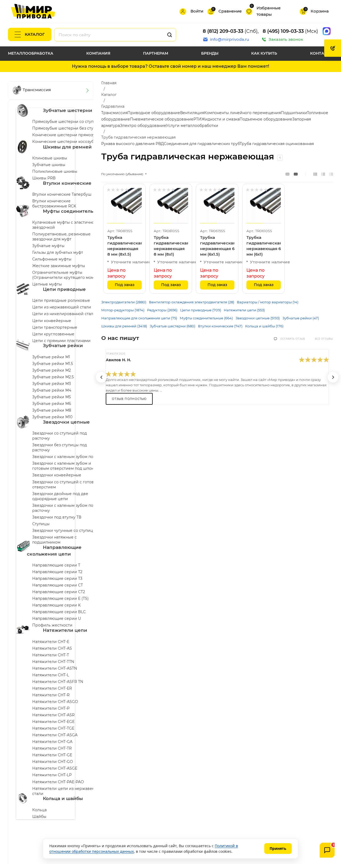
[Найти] (169, 34)
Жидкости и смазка (220, 119)
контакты (321, 53)
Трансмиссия (114, 112)
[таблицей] (331, 174)
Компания (98, 53)
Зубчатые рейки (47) (300, 318)
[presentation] (101, 377)
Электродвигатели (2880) (123, 302)
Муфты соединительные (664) (206, 318)
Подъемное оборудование (265, 119)
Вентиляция (192, 112)
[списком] (323, 174)
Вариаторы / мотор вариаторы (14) (267, 302)
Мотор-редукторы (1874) (122, 310)
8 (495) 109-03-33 (283, 31)
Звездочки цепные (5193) (258, 318)
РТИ (197, 119)
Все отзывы (324, 338)
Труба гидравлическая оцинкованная (277, 143)
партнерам (155, 53)
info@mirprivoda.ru (229, 39)
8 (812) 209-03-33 (223, 31)
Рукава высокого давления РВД (132, 143)
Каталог (35, 34)
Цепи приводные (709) (200, 310)
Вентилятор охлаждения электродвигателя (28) (191, 302)
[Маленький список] (287, 174)
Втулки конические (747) (220, 326)
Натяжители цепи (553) (244, 310)
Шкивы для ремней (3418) (124, 326)
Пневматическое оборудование (161, 119)
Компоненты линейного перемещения (242, 112)
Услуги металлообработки (192, 125)
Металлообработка (30, 53)
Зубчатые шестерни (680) (172, 326)
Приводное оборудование (153, 112)
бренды (209, 53)
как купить (264, 53)
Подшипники (294, 112)
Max (327, 31)
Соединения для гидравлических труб (202, 143)
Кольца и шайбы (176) (264, 326)
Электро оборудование (143, 125)
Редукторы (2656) (162, 310)
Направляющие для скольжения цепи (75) (139, 318)
